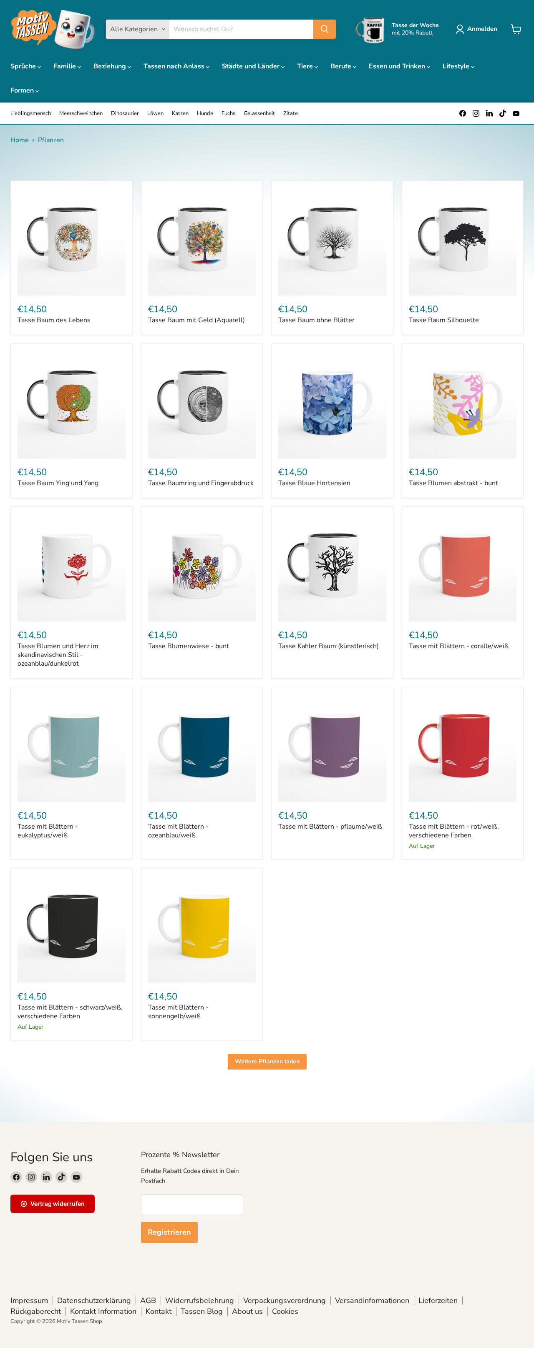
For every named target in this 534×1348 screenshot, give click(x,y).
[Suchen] (324, 29)
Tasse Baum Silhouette (444, 320)
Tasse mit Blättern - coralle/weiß (459, 646)
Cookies (285, 1311)
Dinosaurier (125, 113)
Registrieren (169, 1232)
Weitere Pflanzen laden (267, 1061)
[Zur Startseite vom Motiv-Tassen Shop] (53, 29)
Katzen (180, 113)
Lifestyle (457, 66)
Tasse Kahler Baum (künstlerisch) (328, 646)
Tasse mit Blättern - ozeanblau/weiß (178, 831)
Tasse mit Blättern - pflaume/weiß (330, 826)
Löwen (155, 113)
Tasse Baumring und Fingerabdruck (201, 483)
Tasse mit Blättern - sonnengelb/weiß (178, 1012)
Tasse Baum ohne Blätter (316, 320)
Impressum (29, 1300)
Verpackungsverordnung (284, 1300)
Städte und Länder (251, 66)
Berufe (341, 66)
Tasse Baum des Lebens (54, 320)
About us (247, 1311)
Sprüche (24, 66)
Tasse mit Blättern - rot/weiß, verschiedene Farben (454, 831)
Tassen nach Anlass (175, 66)
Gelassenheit (259, 113)
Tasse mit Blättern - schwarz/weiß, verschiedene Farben (70, 1012)
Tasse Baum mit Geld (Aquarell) (196, 320)
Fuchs (228, 113)
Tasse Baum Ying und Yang (58, 483)
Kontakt (158, 1311)
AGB (148, 1300)
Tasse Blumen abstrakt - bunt (453, 483)
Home (19, 140)
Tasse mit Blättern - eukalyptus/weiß (48, 831)
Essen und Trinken (398, 66)
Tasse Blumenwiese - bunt (188, 646)
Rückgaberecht (35, 1311)
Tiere (306, 66)
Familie (65, 66)
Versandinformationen (372, 1300)
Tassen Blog (202, 1311)
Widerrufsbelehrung (199, 1300)
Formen (22, 90)
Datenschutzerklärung (94, 1300)
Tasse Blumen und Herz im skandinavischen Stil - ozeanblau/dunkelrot (58, 654)
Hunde (205, 113)
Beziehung (110, 66)
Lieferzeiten (438, 1300)
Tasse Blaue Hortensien (314, 483)
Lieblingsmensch (30, 113)
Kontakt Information (103, 1311)
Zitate (290, 113)
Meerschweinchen (81, 113)
